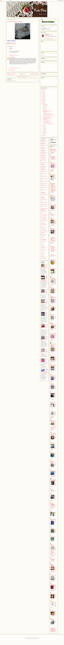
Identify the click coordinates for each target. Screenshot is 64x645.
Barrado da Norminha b (43, 169)
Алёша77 (52, 489)
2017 (43, 93)
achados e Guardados (43, 143)
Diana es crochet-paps (53, 584)
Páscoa (42, 245)
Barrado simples (43, 187)
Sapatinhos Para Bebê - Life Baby (53, 238)
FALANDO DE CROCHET (53, 421)
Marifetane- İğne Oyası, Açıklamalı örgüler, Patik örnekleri (53, 346)
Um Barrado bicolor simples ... (47, 113)
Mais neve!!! (55, 621)
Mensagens (43, 235)
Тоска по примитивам (55, 387)
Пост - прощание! (53, 255)
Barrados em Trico (44, 199)
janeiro (44, 133)
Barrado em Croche (44, 178)
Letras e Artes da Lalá (53, 163)
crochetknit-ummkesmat (53, 559)
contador (42, 55)
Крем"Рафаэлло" (53, 490)
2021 (43, 89)
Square (42, 255)
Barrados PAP (43, 204)
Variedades (43, 258)
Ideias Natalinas (43, 230)
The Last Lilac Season (55, 531)
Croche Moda (43, 215)
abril (44, 129)
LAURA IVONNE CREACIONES (53, 480)
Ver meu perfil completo (49, 38)
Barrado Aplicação (44, 159)
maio (44, 128)
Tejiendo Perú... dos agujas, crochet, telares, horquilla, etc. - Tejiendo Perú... (53, 630)
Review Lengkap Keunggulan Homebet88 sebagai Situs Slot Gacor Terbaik (53, 249)
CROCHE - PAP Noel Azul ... (46, 314)
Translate (48, 29)
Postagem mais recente (11, 74)
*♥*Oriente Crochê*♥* (52, 619)
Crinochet (52, 494)
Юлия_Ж (52, 254)
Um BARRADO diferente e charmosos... (47, 119)
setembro (44, 108)
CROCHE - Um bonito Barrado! (48, 123)
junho (44, 126)
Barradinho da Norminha (43, 150)
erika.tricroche (53, 611)
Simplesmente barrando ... (47, 117)
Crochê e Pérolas (44, 211)
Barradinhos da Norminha (43, 155)
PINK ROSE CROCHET (52, 288)
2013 (43, 99)
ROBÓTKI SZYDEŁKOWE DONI (53, 297)
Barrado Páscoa (43, 183)
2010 (43, 103)
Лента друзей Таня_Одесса (53, 157)
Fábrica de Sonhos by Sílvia (52, 462)
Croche (52, 411)
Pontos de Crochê (44, 249)
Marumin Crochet (52, 545)
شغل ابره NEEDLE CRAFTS (52, 565)
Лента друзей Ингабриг (53, 184)
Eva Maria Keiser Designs (53, 268)
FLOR (55, 521)
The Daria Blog (53, 470)
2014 (43, 97)
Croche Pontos (43, 217)
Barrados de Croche (44, 194)
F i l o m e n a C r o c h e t (53, 575)
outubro (44, 107)
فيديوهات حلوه (53, 560)
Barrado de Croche (44, 173)
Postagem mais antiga (34, 74)
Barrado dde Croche (44, 171)
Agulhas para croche (44, 145)
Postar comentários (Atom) (24, 76)
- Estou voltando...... (55, 578)
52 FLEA (52, 528)
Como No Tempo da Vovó (53, 260)
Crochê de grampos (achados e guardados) (44, 209)
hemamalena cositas (53, 229)
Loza (51, 511)
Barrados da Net (43, 189)
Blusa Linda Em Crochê (55, 405)
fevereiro (44, 132)
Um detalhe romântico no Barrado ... (48, 114)
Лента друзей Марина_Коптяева (53, 150)
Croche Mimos (43, 214)
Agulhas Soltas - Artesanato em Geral (53, 434)
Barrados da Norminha (43, 193)
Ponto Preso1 (53, 356)
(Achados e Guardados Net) (43, 141)
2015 (43, 96)
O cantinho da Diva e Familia (53, 278)
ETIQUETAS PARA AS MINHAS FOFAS (53, 507)
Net (41, 237)
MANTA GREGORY (55, 199)
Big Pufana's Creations (53, 443)
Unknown (10, 57)
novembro (44, 105)
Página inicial (22, 74)
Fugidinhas (43, 228)
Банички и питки (55, 308)
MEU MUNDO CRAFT (53, 196)
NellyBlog (52, 306)
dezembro (44, 104)
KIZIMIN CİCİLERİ (52, 324)
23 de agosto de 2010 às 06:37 (13, 55)
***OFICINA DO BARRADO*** (53, 366)
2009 (43, 135)
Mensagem (43, 234)
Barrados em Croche (43, 197)
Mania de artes (53, 536)
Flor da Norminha (44, 224)
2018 (43, 92)
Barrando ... (46, 359)
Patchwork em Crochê (43, 247)
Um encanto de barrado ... (47, 122)
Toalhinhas (42, 256)
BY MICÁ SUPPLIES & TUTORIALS (53, 504)
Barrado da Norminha (43, 164)
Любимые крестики (52, 384)
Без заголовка (53, 214)
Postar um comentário (11, 69)
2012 (43, 100)
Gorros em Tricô (55, 464)
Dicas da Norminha (44, 220)
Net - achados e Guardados (43, 239)
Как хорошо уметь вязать (53, 175)
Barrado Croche (43, 162)
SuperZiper (52, 246)
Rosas (42, 253)
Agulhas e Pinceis (52, 219)
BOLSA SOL (55, 262)
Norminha (48, 34)
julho (44, 125)
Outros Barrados (43, 241)
